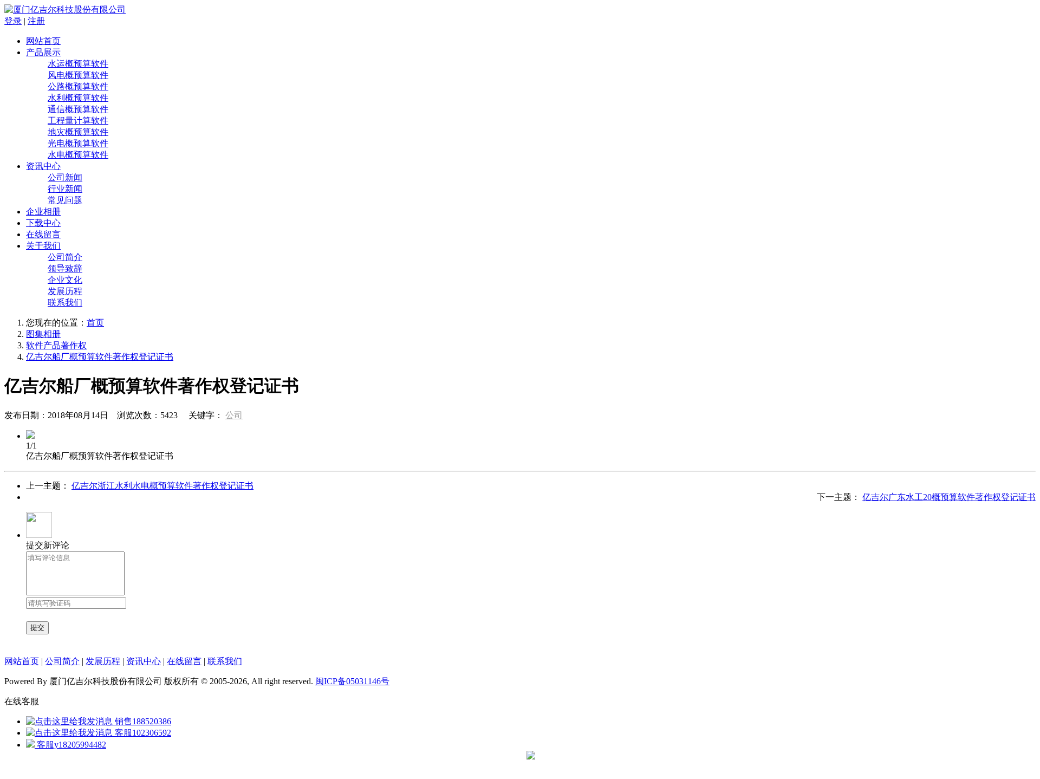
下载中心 (43, 223)
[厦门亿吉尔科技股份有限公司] (65, 9)
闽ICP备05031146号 (352, 681)
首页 (95, 322)
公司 (234, 415)
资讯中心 (43, 166)
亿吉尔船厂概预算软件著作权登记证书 (99, 356)
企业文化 (65, 279)
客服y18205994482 (70, 744)
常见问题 (65, 200)
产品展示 (43, 52)
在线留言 (43, 234)
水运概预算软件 (78, 63)
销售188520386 (142, 721)
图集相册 (43, 334)
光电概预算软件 (78, 143)
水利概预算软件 (78, 97)
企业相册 (43, 211)
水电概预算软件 (78, 154)
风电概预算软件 (78, 75)
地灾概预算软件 (78, 132)
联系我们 (65, 302)
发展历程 (65, 291)
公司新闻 (65, 177)
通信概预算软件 (78, 109)
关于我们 (43, 245)
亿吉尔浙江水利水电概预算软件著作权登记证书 (162, 485)
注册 (36, 20)
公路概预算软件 (78, 86)
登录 (13, 20)
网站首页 (43, 41)
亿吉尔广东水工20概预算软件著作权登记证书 (949, 497)
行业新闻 (65, 188)
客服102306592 (142, 732)
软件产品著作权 (56, 345)
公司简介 (65, 257)
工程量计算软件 (78, 120)
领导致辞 (65, 268)
